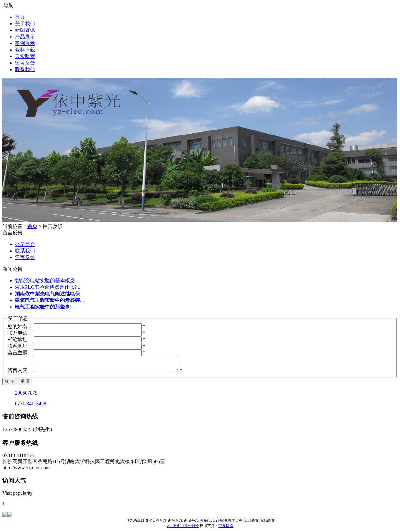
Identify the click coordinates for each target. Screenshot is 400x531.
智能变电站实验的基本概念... (47, 280)
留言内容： (20, 370)
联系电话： (20, 333)
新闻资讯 (25, 30)
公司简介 (25, 244)
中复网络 (225, 526)
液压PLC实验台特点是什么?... (47, 287)
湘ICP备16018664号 (183, 526)
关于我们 (25, 23)
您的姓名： (20, 326)
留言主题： (20, 352)
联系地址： (20, 346)
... (49, 293)
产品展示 (25, 36)
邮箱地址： (20, 339)
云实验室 (25, 56)
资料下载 (25, 49)
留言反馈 (25, 63)
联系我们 (25, 69)
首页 (20, 17)
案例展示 (25, 43)
